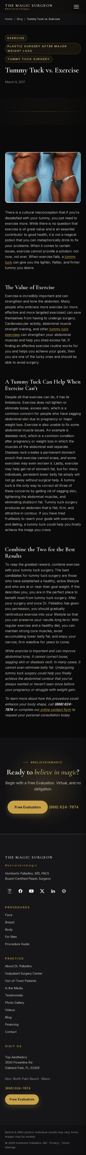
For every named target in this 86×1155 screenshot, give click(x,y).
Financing (12, 1025)
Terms (65, 1143)
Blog (20, 19)
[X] (42, 891)
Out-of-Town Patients (20, 981)
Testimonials (14, 995)
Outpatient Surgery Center (23, 973)
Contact (10, 1032)
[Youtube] (31, 891)
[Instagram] (9, 891)
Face (8, 915)
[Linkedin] (53, 891)
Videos (10, 1010)
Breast (9, 922)
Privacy (54, 1143)
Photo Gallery (14, 1003)
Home (9, 19)
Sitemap (10, 1147)
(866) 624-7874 (63, 807)
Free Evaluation (27, 807)
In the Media (14, 988)
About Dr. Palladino (18, 966)
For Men (11, 937)
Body (9, 930)
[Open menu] (76, 6)
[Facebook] (20, 891)
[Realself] (63, 891)
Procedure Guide (17, 944)
